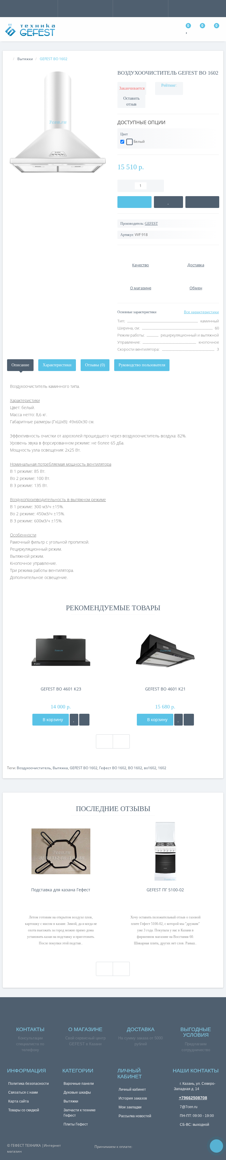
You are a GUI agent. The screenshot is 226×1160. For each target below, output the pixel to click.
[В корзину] (134, 202)
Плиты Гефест (76, 1124)
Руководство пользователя (142, 365)
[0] (187, 30)
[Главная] (9, 58)
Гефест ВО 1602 (112, 767)
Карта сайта (18, 1101)
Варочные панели (79, 1084)
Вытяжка (60, 767)
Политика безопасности (28, 1084)
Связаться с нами (23, 1092)
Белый (139, 141)
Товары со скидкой (23, 1110)
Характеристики (57, 365)
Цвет (124, 134)
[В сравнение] (202, 202)
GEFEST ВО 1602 (83, 767)
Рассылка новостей (135, 1116)
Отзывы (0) (95, 365)
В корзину (52, 719)
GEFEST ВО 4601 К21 (165, 689)
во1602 (150, 767)
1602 (162, 767)
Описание (20, 365)
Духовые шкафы (77, 1092)
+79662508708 (193, 1097)
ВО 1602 (135, 767)
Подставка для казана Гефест (60, 889)
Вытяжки (71, 1101)
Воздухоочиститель (34, 767)
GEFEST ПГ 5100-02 (165, 889)
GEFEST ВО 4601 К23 (61, 689)
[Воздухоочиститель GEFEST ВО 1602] (58, 122)
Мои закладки (130, 1107)
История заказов (133, 1098)
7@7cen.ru (188, 1107)
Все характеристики (201, 311)
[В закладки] (168, 202)
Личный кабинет (132, 1089)
